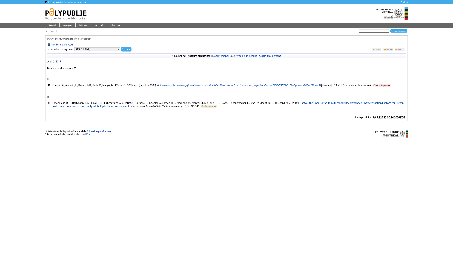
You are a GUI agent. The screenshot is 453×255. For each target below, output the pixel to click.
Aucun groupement (270, 55)
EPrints (88, 134)
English (404, 2)
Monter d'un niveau (62, 44)
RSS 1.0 (389, 49)
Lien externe (210, 106)
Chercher (115, 25)
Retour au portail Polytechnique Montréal (65, 2)
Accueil (52, 25)
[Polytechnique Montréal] (390, 133)
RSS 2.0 (401, 49)
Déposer (83, 25)
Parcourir (99, 25)
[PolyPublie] (66, 20)
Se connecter (52, 31)
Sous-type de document (243, 55)
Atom (378, 49)
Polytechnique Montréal (99, 131)
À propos (67, 25)
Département (220, 55)
